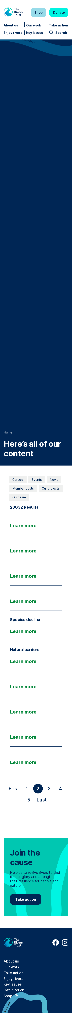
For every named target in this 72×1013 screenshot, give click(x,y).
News (54, 480)
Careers (18, 480)
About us (11, 25)
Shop (38, 12)
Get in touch (14, 990)
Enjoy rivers (13, 33)
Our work (33, 25)
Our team (19, 497)
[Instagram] (65, 944)
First (14, 789)
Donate (59, 12)
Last (42, 801)
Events (37, 480)
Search (61, 33)
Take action (58, 25)
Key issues (34, 33)
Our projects (51, 488)
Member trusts (23, 488)
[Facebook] (55, 944)
